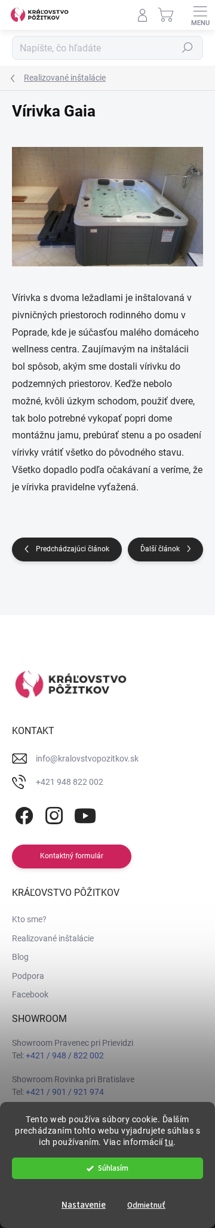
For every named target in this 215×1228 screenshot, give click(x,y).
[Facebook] (22, 813)
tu (169, 1142)
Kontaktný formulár (71, 856)
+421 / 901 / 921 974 (65, 1092)
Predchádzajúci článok (72, 549)
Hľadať (187, 48)
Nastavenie (84, 1205)
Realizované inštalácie (53, 938)
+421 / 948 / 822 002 (65, 1055)
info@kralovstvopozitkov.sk (87, 758)
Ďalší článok (160, 549)
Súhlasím (113, 1168)
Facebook (30, 994)
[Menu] (200, 15)
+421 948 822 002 (69, 782)
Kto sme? (29, 919)
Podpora (28, 976)
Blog (20, 957)
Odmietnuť (146, 1205)
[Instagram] (52, 813)
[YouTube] (85, 813)
